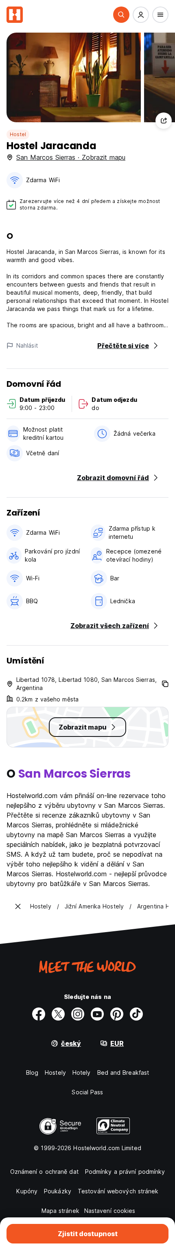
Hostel (18, 134)
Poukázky (57, 1191)
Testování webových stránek (118, 1191)
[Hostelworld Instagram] (77, 1014)
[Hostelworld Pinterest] (116, 1014)
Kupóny (26, 1191)
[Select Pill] (121, 15)
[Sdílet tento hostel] (163, 120)
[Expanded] (18, 906)
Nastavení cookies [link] (110, 1210)
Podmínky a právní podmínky (125, 1171)
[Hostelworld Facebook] (38, 1014)
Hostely (55, 1072)
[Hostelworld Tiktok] (136, 1014)
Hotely (81, 1072)
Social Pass (87, 1092)
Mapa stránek (60, 1210)
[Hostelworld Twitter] (58, 1014)
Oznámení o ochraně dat (44, 1171)
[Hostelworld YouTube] (97, 1014)
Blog (32, 1072)
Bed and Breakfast (123, 1072)
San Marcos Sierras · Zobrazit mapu (70, 157)
